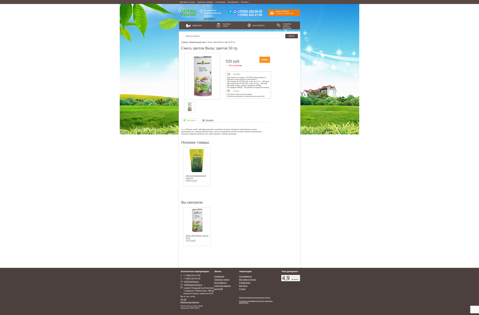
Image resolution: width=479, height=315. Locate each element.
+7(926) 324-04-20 (250, 11)
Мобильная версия (189, 302)
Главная (184, 42)
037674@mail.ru (191, 282)
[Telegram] (230, 11)
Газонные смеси (227, 25)
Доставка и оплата (187, 2)
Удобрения (197, 25)
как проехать (209, 19)
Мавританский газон (197, 42)
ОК (185, 300)
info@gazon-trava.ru (193, 285)
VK (181, 300)
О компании (220, 2)
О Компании (244, 283)
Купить (265, 60)
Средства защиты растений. (287, 26)
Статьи (242, 289)
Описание (191, 120)
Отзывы (210, 120)
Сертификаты (233, 2)
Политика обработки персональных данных (254, 298)
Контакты (244, 2)
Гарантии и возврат (205, 2)
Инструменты (258, 25)
